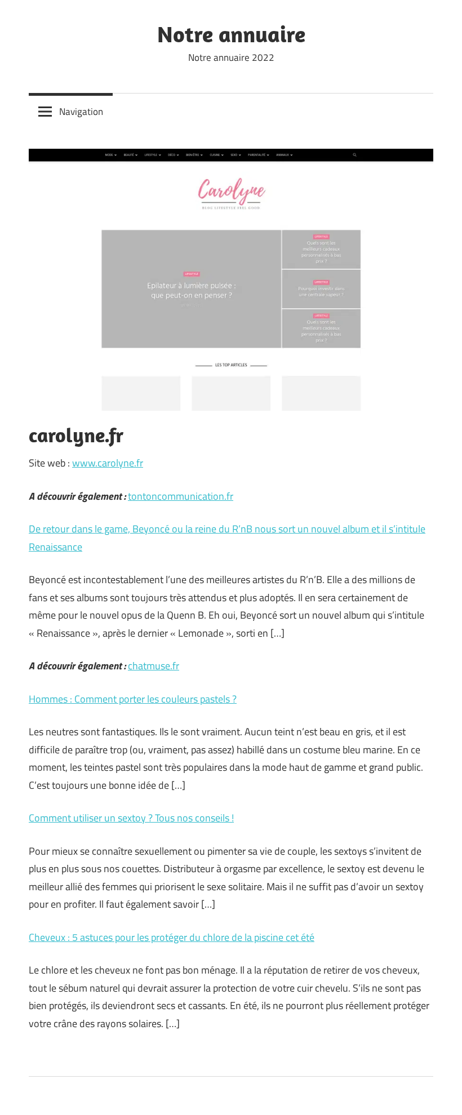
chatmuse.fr (153, 665)
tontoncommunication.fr (180, 496)
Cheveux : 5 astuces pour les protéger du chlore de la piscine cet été (171, 937)
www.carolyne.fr (107, 462)
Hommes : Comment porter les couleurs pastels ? (133, 699)
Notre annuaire (231, 34)
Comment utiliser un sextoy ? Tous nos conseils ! (131, 817)
